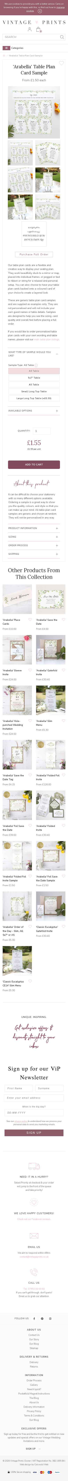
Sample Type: (15, 365)
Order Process (34, 1380)
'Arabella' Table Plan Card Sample (25, 55)
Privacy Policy (34, 1411)
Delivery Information (34, 1406)
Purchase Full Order (34, 254)
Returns (34, 1366)
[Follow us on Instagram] (50, 1318)
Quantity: (24, 430)
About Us (34, 1402)
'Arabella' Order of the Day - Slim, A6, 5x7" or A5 (13, 931)
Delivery (34, 1362)
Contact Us (34, 1335)
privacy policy (21, 1121)
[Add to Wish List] (61, 63)
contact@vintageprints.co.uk (34, 1256)
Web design (25, 1464)
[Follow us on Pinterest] (42, 1318)
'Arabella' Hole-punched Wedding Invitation (13, 725)
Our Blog (34, 1343)
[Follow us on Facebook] (34, 1318)
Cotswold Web (41, 1464)
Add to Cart (34, 464)
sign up (31, 1448)
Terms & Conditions (34, 1415)
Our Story (34, 1339)
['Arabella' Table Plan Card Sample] (20, 153)
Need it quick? (34, 1389)
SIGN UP (34, 1132)
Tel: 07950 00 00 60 (34, 1289)
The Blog (34, 1398)
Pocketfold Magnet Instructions (34, 1393)
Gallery (34, 1385)
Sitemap (34, 1348)
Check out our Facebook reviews (33, 1219)
